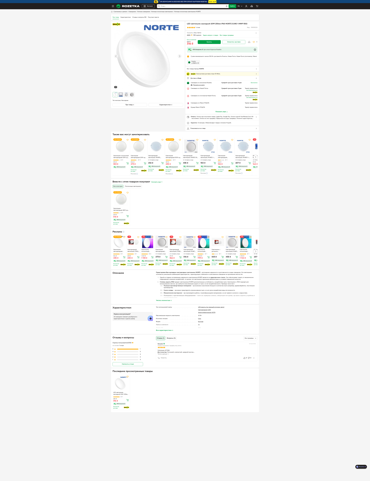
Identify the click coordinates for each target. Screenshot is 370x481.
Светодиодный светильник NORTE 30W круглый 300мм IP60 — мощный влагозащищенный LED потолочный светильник (190, 157)
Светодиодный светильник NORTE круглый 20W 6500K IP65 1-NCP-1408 (154, 157)
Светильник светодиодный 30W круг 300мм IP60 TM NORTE (173, 157)
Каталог (150, 6)
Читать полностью (164, 300)
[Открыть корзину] (257, 6)
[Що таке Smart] (116, 24)
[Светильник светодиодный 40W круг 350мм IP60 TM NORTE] (121, 199)
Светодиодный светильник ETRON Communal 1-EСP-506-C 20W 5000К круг (176, 251)
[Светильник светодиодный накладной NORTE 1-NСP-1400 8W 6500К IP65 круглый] (226, 146)
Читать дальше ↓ (163, 354)
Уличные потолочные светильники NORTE (187, 11)
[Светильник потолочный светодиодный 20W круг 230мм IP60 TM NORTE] (121, 146)
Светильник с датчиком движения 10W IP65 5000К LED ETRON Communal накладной (217, 251)
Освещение (132, 11)
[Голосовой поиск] (227, 6)
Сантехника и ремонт (120, 11)
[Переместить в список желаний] (253, 42)
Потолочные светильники (133, 186)
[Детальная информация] (123, 232)
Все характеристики (164, 330)
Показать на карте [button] (199, 85)
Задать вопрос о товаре (210, 35)
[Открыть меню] (113, 6)
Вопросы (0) (171, 338)
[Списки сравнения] (252, 6)
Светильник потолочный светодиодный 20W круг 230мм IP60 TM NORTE (121, 157)
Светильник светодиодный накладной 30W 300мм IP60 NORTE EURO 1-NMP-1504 (119, 251)
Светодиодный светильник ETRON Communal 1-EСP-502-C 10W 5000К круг (133, 251)
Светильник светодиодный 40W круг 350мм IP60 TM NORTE (121, 209)
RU (239, 6)
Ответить (164, 358)
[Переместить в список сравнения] (249, 42)
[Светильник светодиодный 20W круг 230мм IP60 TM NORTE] (139, 146)
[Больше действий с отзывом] (254, 358)
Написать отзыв (128, 364)
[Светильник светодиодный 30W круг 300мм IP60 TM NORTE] (173, 146)
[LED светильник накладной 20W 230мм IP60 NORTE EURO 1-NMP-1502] (121, 383)
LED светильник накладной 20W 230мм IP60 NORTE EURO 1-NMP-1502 (120, 393)
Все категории (118, 186)
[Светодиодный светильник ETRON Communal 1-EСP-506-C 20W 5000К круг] (176, 242)
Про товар (116, 17)
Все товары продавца (227, 35)
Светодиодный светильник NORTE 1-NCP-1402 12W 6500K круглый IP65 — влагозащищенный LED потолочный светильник (208, 157)
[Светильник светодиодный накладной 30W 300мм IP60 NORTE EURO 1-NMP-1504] (119, 242)
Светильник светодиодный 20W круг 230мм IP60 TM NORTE (138, 157)
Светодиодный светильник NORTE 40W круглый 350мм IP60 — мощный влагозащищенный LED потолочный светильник (190, 251)
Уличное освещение (143, 11)
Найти (232, 6)
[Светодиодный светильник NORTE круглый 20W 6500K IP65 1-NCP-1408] (156, 146)
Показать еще (220, 112)
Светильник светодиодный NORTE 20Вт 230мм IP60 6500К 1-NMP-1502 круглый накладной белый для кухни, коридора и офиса (162, 251)
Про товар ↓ (129, 104)
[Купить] (127, 163)
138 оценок (197, 35)
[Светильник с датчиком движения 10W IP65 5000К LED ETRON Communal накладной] (218, 242)
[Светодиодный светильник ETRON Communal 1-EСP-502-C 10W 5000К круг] (133, 242)
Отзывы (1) (160, 338)
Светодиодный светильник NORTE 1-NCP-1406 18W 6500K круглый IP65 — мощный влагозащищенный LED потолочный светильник (242, 157)
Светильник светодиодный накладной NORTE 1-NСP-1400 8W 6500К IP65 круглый (224, 157)
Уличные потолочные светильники (162, 11)
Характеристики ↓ (165, 104)
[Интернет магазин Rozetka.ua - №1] (128, 6)
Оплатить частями (233, 42)
